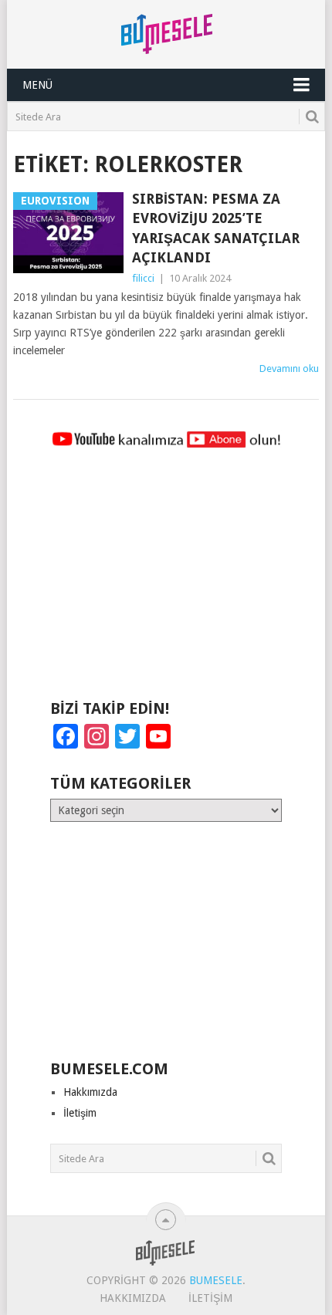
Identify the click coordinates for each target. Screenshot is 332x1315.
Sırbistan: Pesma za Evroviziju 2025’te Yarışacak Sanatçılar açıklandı (216, 228)
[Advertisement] (166, 581)
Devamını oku (289, 368)
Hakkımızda (90, 1092)
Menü (37, 85)
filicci (143, 278)
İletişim (80, 1113)
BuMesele (215, 1280)
